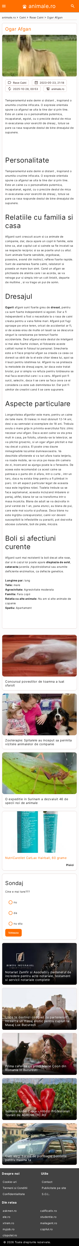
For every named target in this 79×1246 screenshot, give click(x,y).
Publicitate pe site (54, 1188)
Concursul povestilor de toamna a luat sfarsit (34, 683)
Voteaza (13, 932)
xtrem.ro (8, 1223)
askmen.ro (10, 1210)
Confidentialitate (14, 1194)
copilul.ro (46, 1229)
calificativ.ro (48, 1210)
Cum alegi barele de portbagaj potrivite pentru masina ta (36, 1158)
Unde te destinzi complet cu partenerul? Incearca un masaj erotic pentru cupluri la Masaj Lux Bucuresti (37, 1021)
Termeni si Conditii (15, 1188)
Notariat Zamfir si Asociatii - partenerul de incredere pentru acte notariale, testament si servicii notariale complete (38, 976)
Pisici (70, 865)
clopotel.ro (10, 1235)
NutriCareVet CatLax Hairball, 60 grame (36, 858)
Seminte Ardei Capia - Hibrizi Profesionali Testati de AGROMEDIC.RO (37, 1113)
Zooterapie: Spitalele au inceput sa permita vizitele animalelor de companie (38, 742)
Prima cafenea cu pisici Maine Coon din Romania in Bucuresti (35, 1068)
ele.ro (6, 1216)
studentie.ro (48, 1216)
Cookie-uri (9, 1181)
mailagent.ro (48, 1223)
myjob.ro (8, 1229)
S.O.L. (46, 1194)
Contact (47, 1181)
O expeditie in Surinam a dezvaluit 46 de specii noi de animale (36, 801)
